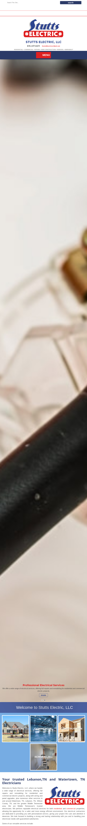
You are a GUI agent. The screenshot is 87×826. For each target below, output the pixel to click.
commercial (71, 808)
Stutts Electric (43, 28)
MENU (46, 55)
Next (82, 380)
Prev (4, 380)
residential (58, 808)
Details (43, 695)
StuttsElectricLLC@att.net (51, 46)
